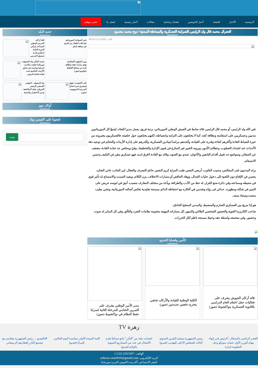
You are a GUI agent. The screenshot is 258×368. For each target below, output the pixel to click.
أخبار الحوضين (196, 22)
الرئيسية (249, 22)
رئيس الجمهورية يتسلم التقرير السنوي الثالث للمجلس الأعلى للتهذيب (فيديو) (181, 340)
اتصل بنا (110, 22)
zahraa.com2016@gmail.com (119, 358)
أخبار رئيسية (131, 22)
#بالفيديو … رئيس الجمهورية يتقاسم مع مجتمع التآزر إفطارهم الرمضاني (24, 340)
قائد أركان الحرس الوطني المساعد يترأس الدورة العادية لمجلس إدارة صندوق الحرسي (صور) (37, 49)
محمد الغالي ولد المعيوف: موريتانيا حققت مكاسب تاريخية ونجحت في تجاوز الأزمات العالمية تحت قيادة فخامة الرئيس (33, 67)
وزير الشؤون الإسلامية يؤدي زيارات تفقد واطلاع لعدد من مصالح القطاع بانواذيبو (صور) (76, 66)
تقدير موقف (90, 22)
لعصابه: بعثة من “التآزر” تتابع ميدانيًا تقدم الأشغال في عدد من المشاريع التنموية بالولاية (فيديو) (129, 342)
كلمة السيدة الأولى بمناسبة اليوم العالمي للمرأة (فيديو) (77, 340)
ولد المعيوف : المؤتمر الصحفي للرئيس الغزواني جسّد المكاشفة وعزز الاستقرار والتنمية (33, 88)
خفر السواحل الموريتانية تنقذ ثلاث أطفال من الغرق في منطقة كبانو (75, 43)
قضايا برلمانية (171, 22)
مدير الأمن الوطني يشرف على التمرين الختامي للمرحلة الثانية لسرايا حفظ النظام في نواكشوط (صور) (115, 310)
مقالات (150, 22)
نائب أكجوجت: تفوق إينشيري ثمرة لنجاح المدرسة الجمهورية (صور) (78, 88)
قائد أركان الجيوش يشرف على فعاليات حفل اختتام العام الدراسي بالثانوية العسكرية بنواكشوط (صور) (232, 302)
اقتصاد (216, 22)
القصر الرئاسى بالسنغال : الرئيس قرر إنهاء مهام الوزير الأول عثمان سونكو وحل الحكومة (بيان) (233, 342)
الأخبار (232, 22)
